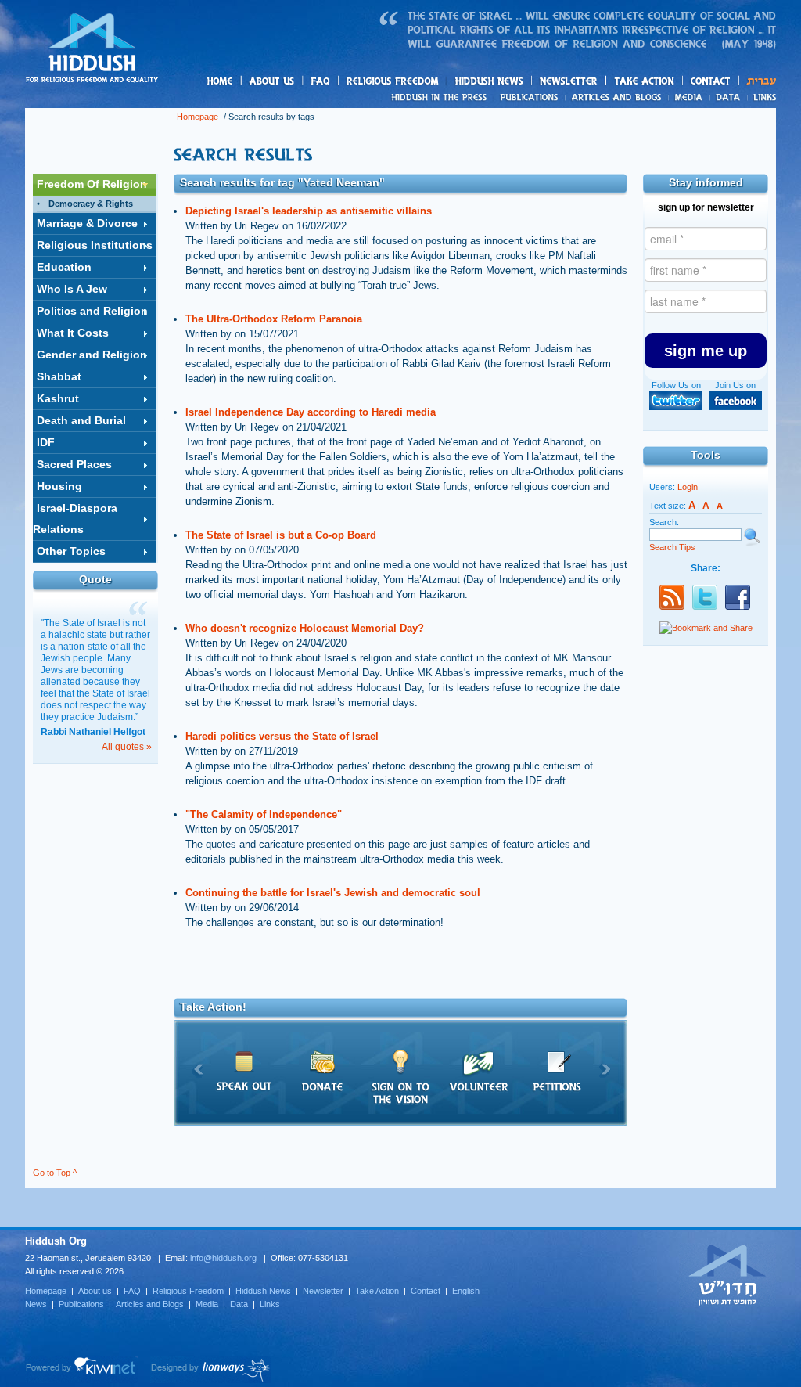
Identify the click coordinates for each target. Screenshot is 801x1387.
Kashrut (58, 398)
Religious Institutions (95, 245)
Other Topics (71, 551)
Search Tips (672, 547)
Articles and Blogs (150, 1304)
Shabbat (59, 376)
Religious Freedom (188, 1290)
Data (728, 97)
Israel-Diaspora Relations (75, 518)
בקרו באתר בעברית (727, 1274)
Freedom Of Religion (92, 184)
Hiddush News (519, 81)
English (466, 1290)
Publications (530, 97)
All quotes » (127, 746)
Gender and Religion (92, 354)
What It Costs (73, 332)
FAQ (321, 81)
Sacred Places (74, 464)
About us (298, 81)
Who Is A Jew (72, 289)
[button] (706, 350)
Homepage (92, 49)
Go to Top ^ (55, 1172)
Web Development (81, 1369)
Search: (664, 522)
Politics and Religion (92, 310)
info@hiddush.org (223, 1258)
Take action (669, 81)
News (441, 97)
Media (689, 97)
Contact (711, 81)
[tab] (94, 185)
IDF (46, 442)
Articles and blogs (647, 98)
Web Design (210, 1369)
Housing (59, 486)
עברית (757, 81)
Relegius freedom (429, 81)
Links (761, 97)
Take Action (377, 1290)
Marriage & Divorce (87, 223)
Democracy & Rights (90, 203)
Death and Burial (81, 420)
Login (687, 487)
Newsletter (569, 81)
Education (64, 267)
